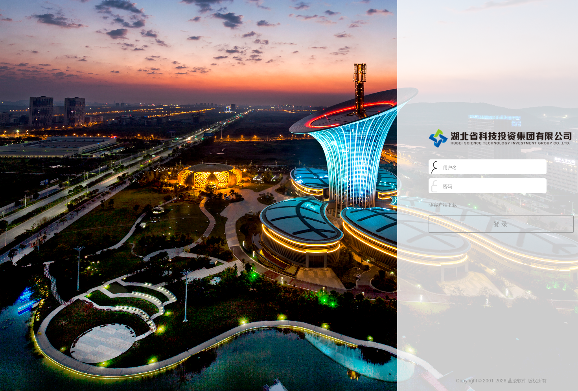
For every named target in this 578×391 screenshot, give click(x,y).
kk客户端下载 (443, 204)
